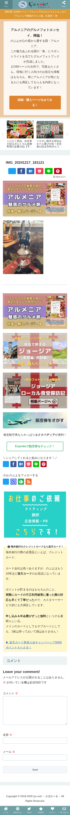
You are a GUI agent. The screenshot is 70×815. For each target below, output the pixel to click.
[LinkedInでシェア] (27, 554)
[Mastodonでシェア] (14, 546)
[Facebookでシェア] (21, 171)
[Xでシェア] (12, 171)
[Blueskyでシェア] (22, 546)
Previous (2, 134)
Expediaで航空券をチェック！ (35, 446)
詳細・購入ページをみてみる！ (35, 102)
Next (67, 134)
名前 (7, 734)
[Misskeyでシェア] (30, 546)
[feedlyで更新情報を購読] (21, 482)
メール (9, 751)
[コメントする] (59, 554)
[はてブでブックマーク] (30, 171)
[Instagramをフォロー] (13, 482)
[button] (43, 554)
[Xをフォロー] (6, 482)
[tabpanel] (20, 133)
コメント (10, 693)
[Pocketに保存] (39, 171)
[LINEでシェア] (49, 171)
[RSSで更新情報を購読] (28, 482)
